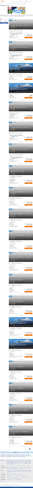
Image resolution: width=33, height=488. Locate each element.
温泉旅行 (30, 470)
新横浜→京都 (11, 477)
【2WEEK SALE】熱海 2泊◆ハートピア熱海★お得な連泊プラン (20, 431)
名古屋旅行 (22, 461)
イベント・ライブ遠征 (20, 467)
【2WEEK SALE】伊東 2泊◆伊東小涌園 (16, 388)
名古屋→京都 (15, 477)
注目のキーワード (22, 468)
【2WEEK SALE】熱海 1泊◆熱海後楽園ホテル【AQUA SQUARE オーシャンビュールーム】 (21, 236)
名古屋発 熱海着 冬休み (27, 454)
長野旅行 (11, 461)
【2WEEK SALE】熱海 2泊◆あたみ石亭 (16, 301)
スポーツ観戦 (24, 467)
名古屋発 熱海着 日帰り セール (10, 456)
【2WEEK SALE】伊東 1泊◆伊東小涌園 (16, 366)
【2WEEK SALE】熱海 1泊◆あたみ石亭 (16, 279)
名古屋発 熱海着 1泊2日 (23, 455)
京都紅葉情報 (18, 471)
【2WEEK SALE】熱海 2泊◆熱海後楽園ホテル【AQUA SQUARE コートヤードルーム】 (21, 214)
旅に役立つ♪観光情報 (18, 479)
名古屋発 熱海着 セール (13, 455)
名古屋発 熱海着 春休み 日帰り (3, 456)
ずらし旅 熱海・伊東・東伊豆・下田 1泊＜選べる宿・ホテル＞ (20, 127)
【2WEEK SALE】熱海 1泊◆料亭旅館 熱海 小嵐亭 (18, 323)
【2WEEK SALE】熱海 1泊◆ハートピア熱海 (17, 171)
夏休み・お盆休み (18, 470)
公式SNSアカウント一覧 (9, 479)
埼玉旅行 (23, 460)
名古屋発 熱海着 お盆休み (28, 455)
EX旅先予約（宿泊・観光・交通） (26, 1)
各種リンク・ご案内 (30, 1)
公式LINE (14, 479)
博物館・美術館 (28, 467)
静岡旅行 (14, 461)
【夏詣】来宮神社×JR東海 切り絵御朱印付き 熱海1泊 (18, 107)
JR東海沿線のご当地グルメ (16, 468)
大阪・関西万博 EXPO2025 (13, 467)
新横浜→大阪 (22, 477)
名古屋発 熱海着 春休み (8, 455)
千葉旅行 (20, 460)
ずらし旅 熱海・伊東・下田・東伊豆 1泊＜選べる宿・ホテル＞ (20, 25)
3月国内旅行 (29, 471)
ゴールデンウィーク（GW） (12, 470)
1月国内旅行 (22, 471)
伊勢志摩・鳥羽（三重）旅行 (28, 461)
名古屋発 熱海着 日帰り (22, 454)
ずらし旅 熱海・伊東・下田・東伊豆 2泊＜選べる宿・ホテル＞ (20, 47)
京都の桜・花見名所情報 (9, 471)
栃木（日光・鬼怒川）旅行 (28, 460)
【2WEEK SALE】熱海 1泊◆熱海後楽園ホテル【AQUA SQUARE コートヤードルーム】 (21, 192)
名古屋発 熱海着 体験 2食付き (23, 456)
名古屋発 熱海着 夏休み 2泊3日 (10, 454)
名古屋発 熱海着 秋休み (2, 455)
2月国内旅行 (26, 471)
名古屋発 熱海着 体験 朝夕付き (16, 456)
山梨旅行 (8, 461)
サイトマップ (2, 481)
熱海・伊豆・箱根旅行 (18, 461)
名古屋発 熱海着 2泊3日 (18, 455)
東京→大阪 (19, 477)
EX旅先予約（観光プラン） (10, 468)
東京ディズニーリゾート (15, 460)
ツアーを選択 (28, 37)
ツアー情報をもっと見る (20, 39)
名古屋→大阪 (26, 477)
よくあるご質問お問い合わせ (19, 1)
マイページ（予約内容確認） (12, 1)
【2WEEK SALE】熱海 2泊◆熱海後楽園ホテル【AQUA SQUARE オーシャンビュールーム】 (21, 257)
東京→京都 (8, 477)
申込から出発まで (16, 1)
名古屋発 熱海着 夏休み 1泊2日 (17, 454)
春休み (7, 470)
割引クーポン (8, 467)
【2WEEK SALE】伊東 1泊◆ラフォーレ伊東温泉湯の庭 (19, 410)
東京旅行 (8, 460)
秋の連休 (22, 470)
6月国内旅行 (8, 472)
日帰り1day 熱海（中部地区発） (15, 69)
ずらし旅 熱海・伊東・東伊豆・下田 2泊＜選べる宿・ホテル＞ (20, 149)
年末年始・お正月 (26, 470)
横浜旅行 (11, 460)
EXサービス (22, 1)
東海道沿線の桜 (14, 471)
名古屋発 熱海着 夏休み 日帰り (3, 454)
